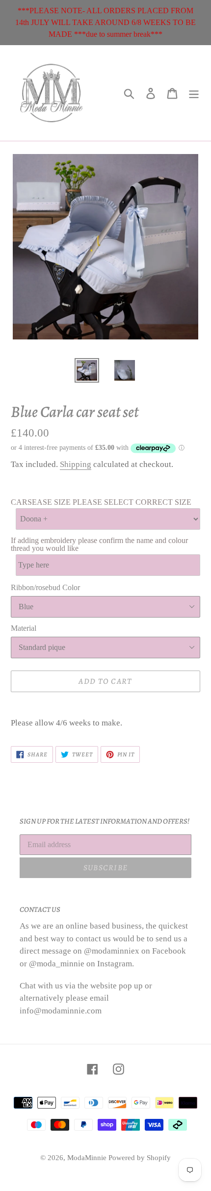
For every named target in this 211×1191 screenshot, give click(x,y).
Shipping (75, 464)
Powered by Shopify (139, 1158)
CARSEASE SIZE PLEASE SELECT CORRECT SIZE (101, 502)
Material (23, 628)
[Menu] (194, 92)
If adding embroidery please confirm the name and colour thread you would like (99, 544)
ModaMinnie (87, 1158)
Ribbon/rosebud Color (45, 587)
